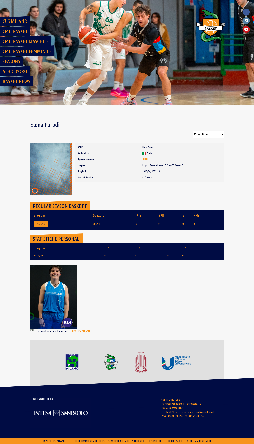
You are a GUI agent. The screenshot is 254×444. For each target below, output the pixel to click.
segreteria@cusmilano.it (201, 412)
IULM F (145, 159)
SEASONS (11, 61)
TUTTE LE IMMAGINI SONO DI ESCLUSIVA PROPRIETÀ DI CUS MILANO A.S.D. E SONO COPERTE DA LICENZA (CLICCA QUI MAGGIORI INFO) (140, 441)
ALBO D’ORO (15, 71)
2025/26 (40, 223)
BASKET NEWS (16, 81)
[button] (53, 297)
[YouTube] (246, 29)
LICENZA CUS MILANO (78, 331)
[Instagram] (246, 20)
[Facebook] (246, 12)
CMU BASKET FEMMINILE (27, 51)
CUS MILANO (15, 21)
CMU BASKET (15, 31)
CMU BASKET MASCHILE (26, 41)
